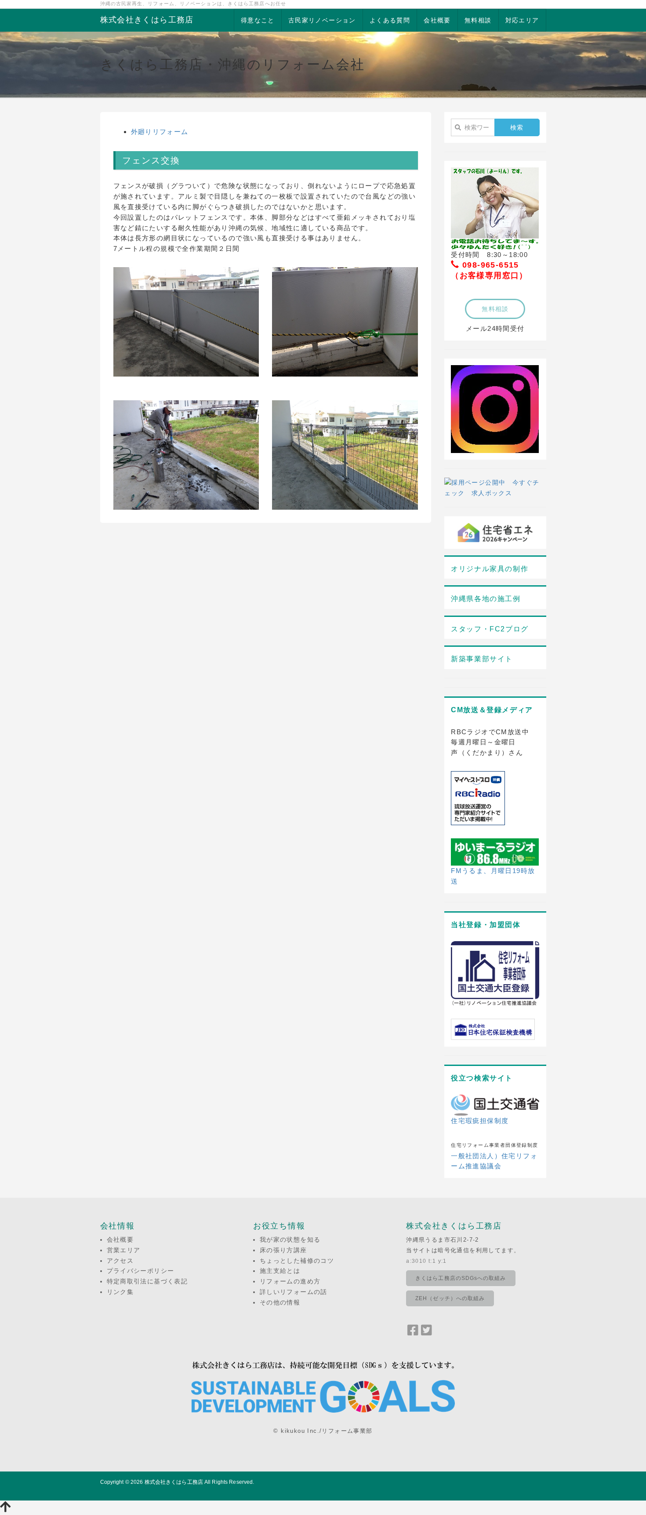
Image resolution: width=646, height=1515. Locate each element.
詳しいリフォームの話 (293, 1291)
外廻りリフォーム (160, 131)
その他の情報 (280, 1302)
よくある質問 (390, 20)
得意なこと (258, 20)
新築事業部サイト (482, 659)
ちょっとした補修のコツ (297, 1260)
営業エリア (124, 1250)
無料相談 (478, 20)
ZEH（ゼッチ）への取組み (450, 1298)
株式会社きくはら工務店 (147, 19)
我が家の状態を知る (290, 1239)
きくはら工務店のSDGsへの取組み (460, 1278)
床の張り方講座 (283, 1250)
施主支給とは (280, 1270)
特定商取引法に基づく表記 (147, 1281)
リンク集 (120, 1291)
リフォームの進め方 (290, 1281)
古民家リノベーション (322, 20)
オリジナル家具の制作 (489, 569)
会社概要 (437, 20)
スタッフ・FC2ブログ (490, 629)
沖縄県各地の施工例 (485, 598)
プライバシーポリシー (140, 1270)
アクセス (120, 1260)
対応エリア (522, 20)
